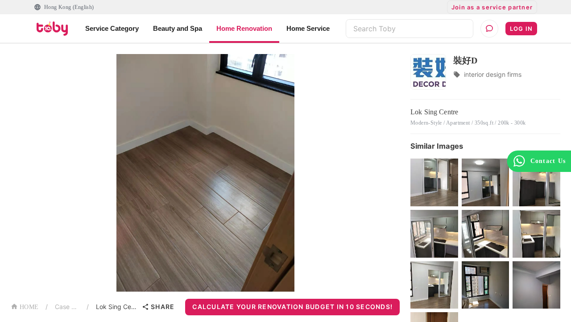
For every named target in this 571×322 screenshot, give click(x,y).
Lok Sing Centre (117, 306)
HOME (29, 307)
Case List (67, 306)
